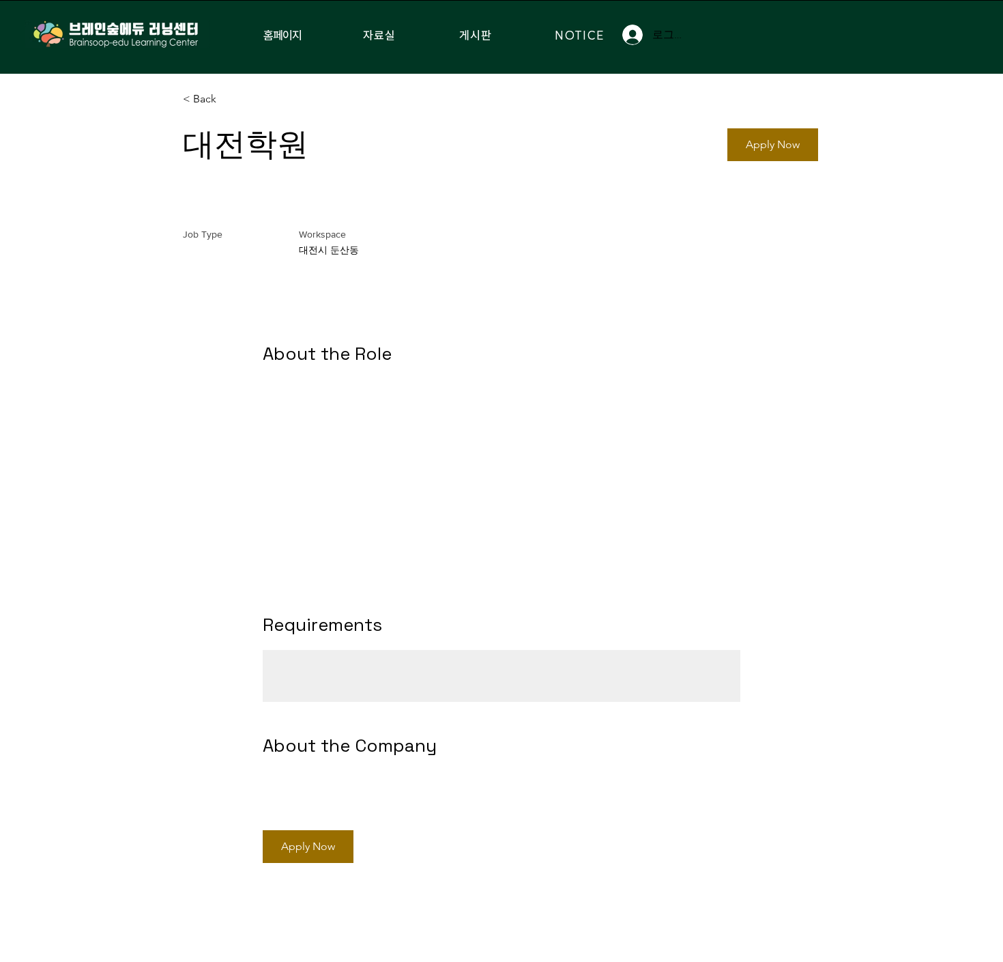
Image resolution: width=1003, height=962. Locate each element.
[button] (772, 144)
